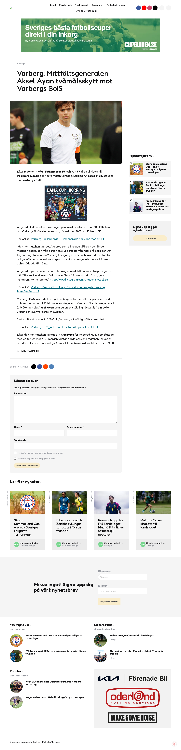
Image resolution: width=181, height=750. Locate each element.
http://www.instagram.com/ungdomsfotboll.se (79, 279)
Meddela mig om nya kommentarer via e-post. (40, 453)
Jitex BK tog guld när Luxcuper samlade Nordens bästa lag (53, 683)
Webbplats (20, 440)
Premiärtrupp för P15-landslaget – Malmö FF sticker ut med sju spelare (157, 205)
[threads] (155, 8)
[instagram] (149, 8)
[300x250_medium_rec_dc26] (66, 220)
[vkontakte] (51, 366)
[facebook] (138, 8)
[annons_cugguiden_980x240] (90, 35)
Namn (18, 427)
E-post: (103, 585)
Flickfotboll (49, 496)
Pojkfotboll (91, 496)
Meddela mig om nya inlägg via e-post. (37, 458)
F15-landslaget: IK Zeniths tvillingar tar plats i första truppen (156, 186)
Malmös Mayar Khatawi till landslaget (151, 523)
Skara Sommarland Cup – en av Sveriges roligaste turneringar (156, 168)
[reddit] (45, 366)
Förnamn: (104, 571)
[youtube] (144, 8)
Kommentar (21, 393)
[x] (33, 366)
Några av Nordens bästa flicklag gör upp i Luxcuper (54, 697)
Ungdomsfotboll (7, 498)
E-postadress (75, 427)
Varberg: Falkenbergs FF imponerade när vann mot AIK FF (68, 239)
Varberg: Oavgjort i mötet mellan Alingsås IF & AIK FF (65, 327)
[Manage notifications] (174, 744)
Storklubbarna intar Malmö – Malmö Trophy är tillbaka (136, 652)
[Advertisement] (150, 104)
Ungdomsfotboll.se (29, 543)
